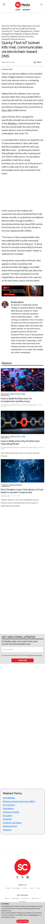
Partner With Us (22, 901)
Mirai (12, 77)
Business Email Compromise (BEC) (19, 801)
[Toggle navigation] (4, 4)
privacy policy (33, 915)
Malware (18, 33)
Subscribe (22, 660)
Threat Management (23, 31)
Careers (32, 888)
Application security (31, 25)
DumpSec (7, 819)
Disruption (7, 815)
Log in (17, 10)
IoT (11, 31)
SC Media (7, 888)
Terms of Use (31, 655)
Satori (25, 267)
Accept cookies (22, 921)
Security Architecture (11, 25)
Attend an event (25, 898)
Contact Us (25, 888)
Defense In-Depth (11, 812)
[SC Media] (22, 4)
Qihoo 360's (7, 110)
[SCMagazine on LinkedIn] (27, 877)
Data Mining (8, 808)
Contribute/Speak (15, 898)
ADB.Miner (12, 123)
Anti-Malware (9, 798)
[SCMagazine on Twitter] (22, 877)
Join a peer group (35, 898)
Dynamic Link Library (12, 822)
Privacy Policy (39, 655)
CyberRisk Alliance (16, 888)
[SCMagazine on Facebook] (17, 877)
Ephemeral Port (10, 826)
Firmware (7, 830)
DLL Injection (9, 805)
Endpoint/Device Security (22, 36)
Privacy (38, 888)
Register (26, 10)
